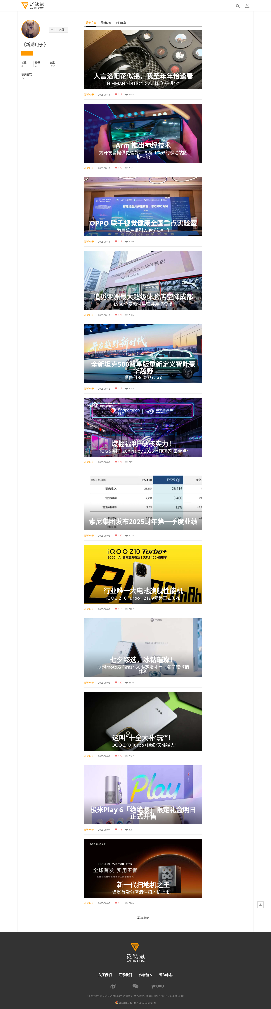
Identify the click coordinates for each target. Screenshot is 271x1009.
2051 (131, 829)
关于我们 (105, 975)
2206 (131, 315)
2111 (131, 462)
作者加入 (145, 975)
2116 (131, 682)
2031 (131, 168)
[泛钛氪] (31, 5)
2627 (131, 756)
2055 (131, 388)
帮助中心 (166, 975)
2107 (131, 609)
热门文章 (121, 22)
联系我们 (125, 975)
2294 (131, 94)
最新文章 (91, 22)
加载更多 (143, 917)
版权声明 (139, 995)
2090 (131, 241)
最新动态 (106, 22)
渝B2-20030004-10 (172, 995)
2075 (131, 535)
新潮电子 (89, 94)
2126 (131, 903)
